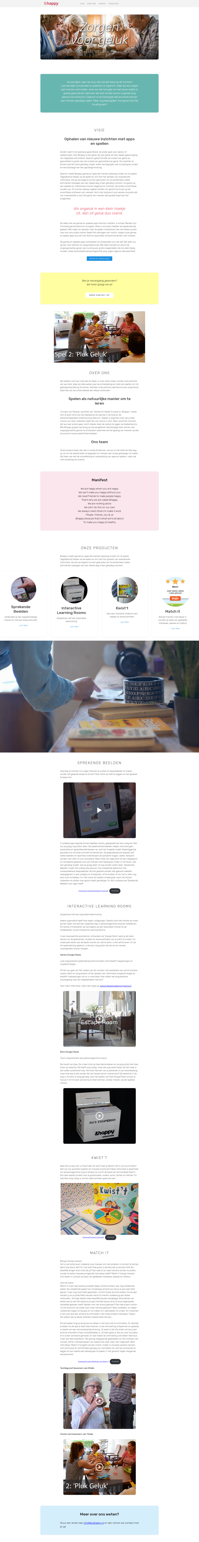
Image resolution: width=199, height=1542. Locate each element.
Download (115, 891)
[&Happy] (51, 3)
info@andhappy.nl (94, 1522)
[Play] (99, 810)
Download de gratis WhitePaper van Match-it (93, 1361)
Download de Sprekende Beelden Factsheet (93, 891)
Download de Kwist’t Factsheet (93, 1237)
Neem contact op (99, 295)
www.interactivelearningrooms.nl (115, 986)
